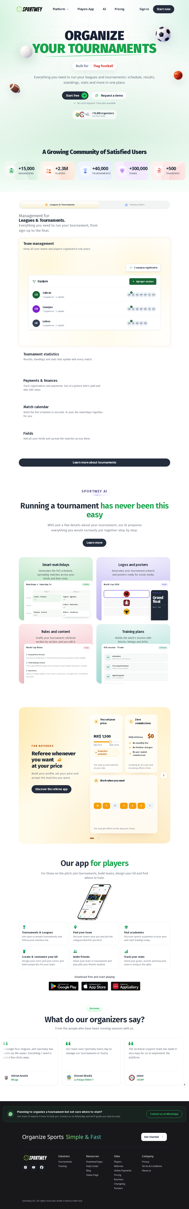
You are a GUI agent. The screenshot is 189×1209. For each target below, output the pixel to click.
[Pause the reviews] (185, 1085)
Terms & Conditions (152, 1166)
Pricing (117, 1175)
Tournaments (65, 1161)
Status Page (92, 1175)
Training (62, 1166)
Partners (118, 1188)
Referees (118, 1166)
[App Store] (94, 986)
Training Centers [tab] (137, 205)
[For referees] (92, 838)
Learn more (94, 543)
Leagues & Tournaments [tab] (62, 205)
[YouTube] (33, 1167)
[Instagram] (25, 1167)
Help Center (92, 1166)
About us (146, 1170)
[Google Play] (64, 986)
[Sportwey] (29, 9)
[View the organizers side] (163, 775)
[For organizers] (98, 838)
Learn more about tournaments (94, 462)
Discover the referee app (51, 789)
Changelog (119, 1183)
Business (118, 1179)
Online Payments (122, 1170)
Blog (88, 1170)
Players (118, 1161)
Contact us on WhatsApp (164, 1114)
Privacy (145, 1161)
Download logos (94, 1161)
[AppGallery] (125, 986)
